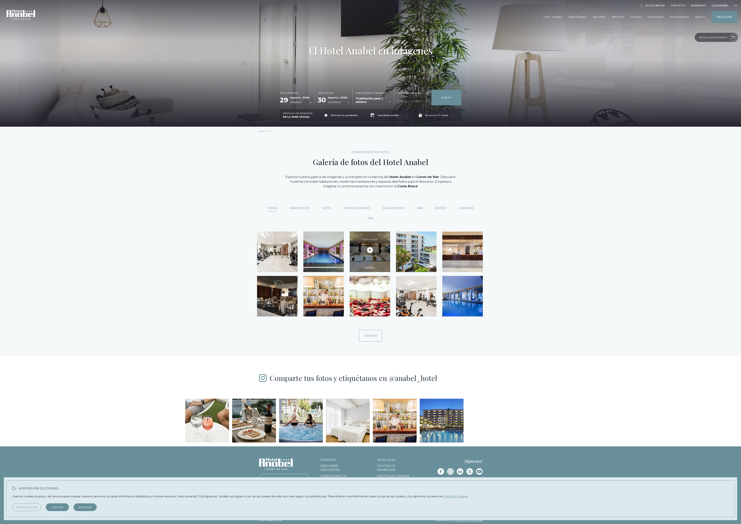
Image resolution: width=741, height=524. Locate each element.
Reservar (724, 17)
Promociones (679, 16)
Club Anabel (719, 5)
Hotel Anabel (552, 16)
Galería (636, 16)
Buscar (446, 97)
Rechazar (85, 507)
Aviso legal (386, 460)
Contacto (678, 5)
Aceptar (57, 507)
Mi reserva (698, 5)
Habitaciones (577, 16)
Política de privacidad (386, 468)
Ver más (370, 335)
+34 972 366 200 (655, 5)
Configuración (26, 507)
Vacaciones (655, 16)
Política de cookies (393, 476)
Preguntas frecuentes (330, 468)
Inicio (261, 131)
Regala (700, 16)
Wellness (599, 16)
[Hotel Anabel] (21, 24)
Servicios (618, 16)
